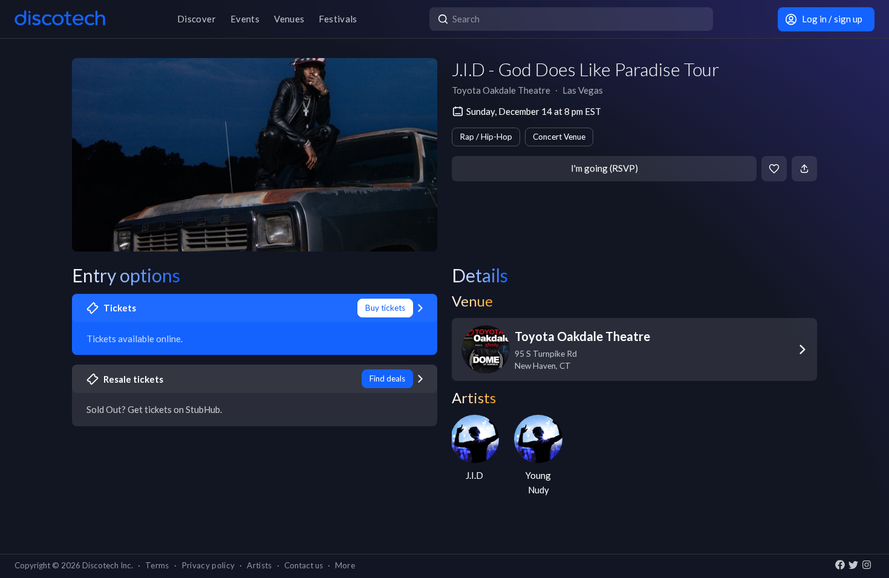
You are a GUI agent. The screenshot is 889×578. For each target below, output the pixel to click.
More (345, 565)
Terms (157, 565)
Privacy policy (208, 565)
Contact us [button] (303, 565)
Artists (259, 565)
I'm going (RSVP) (604, 168)
